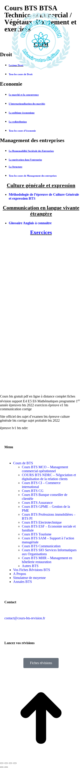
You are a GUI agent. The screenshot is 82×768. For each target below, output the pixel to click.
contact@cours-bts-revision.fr (24, 618)
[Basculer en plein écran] (10, 763)
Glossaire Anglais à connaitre (30, 223)
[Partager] (6, 763)
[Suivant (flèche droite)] (6, 767)
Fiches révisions (41, 663)
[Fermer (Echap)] (1, 763)
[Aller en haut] (41, 758)
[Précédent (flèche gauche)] (1, 767)
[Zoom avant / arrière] (15, 763)
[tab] (41, 84)
